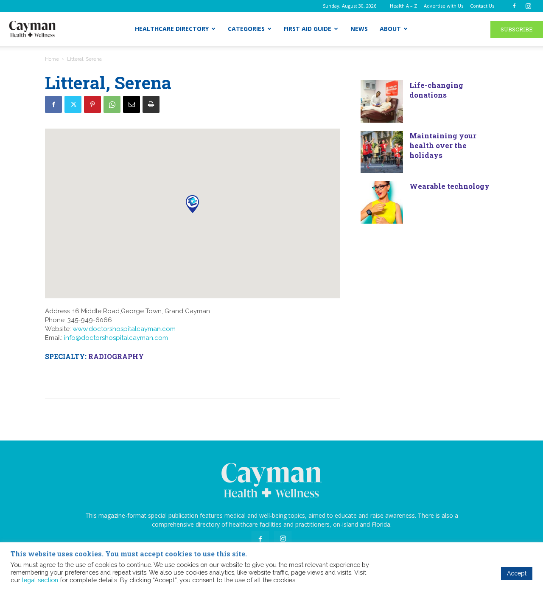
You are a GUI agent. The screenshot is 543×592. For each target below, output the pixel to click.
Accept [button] (516, 573)
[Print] (151, 104)
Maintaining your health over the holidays (442, 145)
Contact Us (482, 6)
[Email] (131, 104)
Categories (246, 29)
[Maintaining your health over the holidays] (382, 152)
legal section (40, 580)
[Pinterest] (92, 104)
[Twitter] (72, 104)
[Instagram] (528, 6)
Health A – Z (403, 6)
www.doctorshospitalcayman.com (124, 329)
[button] (192, 203)
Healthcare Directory (172, 29)
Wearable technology (449, 186)
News (359, 29)
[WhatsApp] (112, 104)
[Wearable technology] (382, 202)
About (390, 29)
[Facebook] (514, 6)
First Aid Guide (307, 29)
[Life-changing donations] (382, 101)
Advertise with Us (443, 6)
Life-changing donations (436, 90)
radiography (116, 356)
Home (52, 59)
